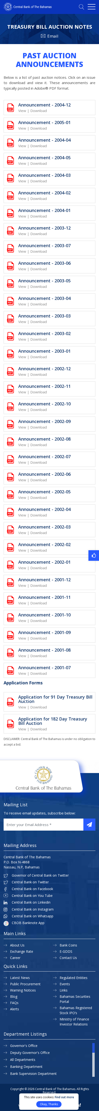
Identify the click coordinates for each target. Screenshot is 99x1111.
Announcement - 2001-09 (44, 632)
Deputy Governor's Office (30, 1052)
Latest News (20, 977)
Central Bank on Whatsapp (32, 916)
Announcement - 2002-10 (44, 404)
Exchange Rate (21, 951)
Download (38, 110)
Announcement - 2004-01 (44, 210)
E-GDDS (66, 951)
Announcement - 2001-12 (44, 579)
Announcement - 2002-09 (44, 421)
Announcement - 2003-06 (44, 263)
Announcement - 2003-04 (44, 298)
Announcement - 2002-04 (44, 509)
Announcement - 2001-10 (44, 615)
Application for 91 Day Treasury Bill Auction (55, 699)
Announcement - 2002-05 (44, 492)
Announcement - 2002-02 (44, 544)
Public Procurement (25, 984)
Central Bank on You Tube (32, 895)
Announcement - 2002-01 (44, 562)
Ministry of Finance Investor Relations (74, 1021)
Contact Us (68, 957)
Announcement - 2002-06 (44, 474)
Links (64, 990)
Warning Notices (23, 990)
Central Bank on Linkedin (31, 902)
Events (65, 984)
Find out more (64, 1097)
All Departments (22, 1059)
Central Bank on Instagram (33, 909)
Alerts (14, 1009)
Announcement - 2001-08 (44, 650)
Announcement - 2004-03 (44, 175)
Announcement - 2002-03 (44, 527)
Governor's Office (23, 1045)
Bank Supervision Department (33, 1073)
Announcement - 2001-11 (44, 597)
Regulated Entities (73, 977)
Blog (13, 996)
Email (52, 36)
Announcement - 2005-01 (44, 122)
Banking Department (26, 1066)
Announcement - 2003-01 (44, 351)
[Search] (81, 7)
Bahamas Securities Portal (75, 999)
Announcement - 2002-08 (44, 439)
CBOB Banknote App (28, 923)
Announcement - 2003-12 (44, 228)
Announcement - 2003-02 (44, 333)
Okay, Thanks (49, 1104)
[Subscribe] (89, 825)
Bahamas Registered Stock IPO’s (76, 1010)
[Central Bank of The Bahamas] (28, 9)
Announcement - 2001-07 (44, 667)
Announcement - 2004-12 (44, 105)
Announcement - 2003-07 (44, 245)
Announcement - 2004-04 (44, 140)
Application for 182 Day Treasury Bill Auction (52, 721)
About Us (17, 945)
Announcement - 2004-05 (44, 157)
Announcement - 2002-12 (44, 368)
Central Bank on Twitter (30, 882)
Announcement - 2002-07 (44, 456)
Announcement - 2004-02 (44, 193)
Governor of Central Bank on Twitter (40, 875)
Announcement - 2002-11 (44, 386)
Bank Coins (68, 945)
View (22, 110)
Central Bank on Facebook (32, 889)
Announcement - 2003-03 (44, 316)
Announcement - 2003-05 (44, 281)
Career (15, 957)
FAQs (14, 1002)
